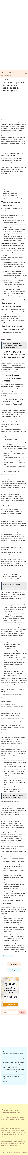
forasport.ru (7, 72)
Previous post (14, 964)
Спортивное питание (7, 955)
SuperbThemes (24, 1152)
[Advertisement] (14, 21)
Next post (14, 970)
